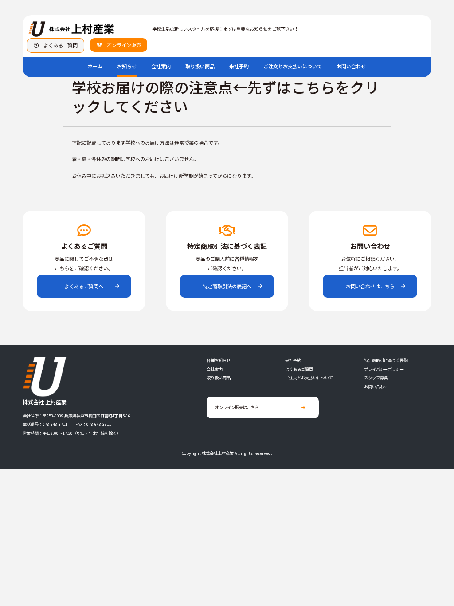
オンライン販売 (121, 44)
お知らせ (127, 66)
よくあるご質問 (58, 45)
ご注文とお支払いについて (292, 66)
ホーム (95, 66)
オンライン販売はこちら (237, 407)
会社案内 (161, 66)
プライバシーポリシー (384, 369)
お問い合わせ (351, 66)
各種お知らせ (219, 360)
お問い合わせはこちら (370, 286)
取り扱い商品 (200, 66)
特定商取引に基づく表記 (386, 360)
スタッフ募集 (376, 377)
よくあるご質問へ (83, 286)
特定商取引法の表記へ (227, 286)
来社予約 (239, 66)
